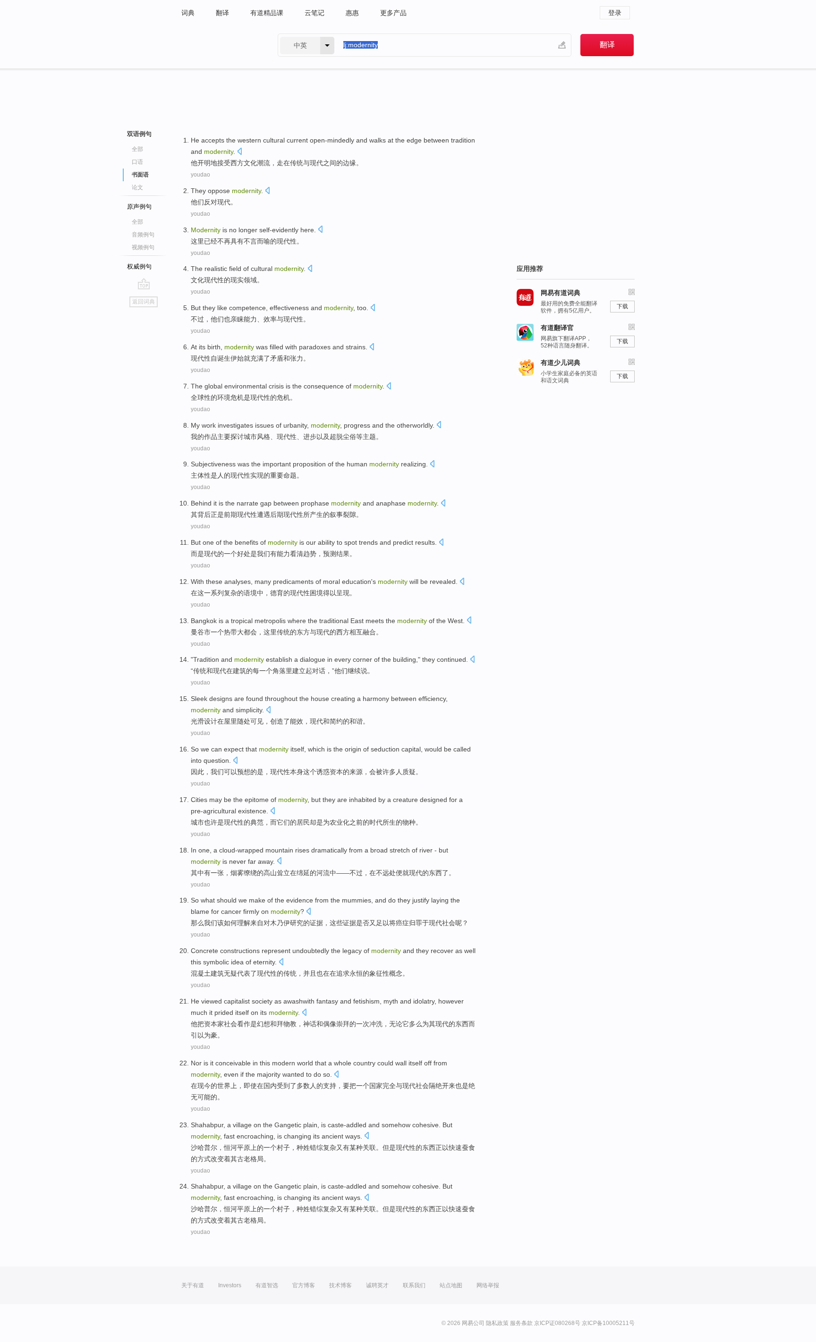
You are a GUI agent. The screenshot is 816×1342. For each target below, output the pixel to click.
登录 (614, 13)
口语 (137, 162)
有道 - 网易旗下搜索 (220, 45)
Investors (229, 1285)
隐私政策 (497, 1323)
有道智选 (266, 1285)
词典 (188, 13)
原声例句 (139, 206)
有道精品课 (266, 13)
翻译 (222, 13)
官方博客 (303, 1285)
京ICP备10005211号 (608, 1323)
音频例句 (143, 234)
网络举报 (487, 1285)
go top (144, 283)
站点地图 (451, 1285)
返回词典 (143, 301)
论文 (137, 187)
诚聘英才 (377, 1285)
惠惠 (352, 13)
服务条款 (521, 1323)
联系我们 (414, 1285)
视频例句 (143, 247)
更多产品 (393, 13)
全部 (137, 149)
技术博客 (340, 1285)
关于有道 (192, 1285)
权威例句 (139, 266)
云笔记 (314, 13)
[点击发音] (239, 152)
